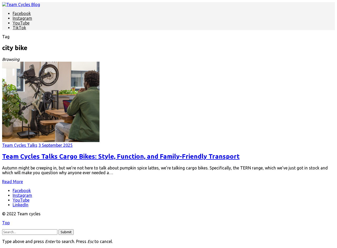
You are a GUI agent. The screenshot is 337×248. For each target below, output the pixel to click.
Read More (12, 181)
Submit (66, 232)
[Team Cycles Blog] (21, 4)
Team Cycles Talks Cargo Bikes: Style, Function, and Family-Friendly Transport (121, 156)
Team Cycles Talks (19, 145)
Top (6, 222)
